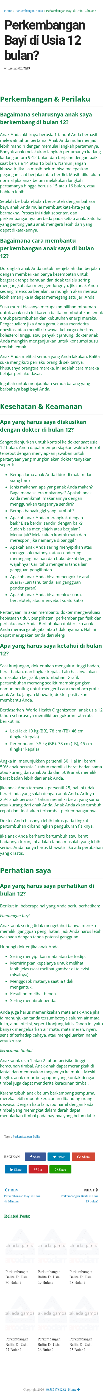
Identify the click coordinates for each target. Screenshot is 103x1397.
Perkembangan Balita (29, 10)
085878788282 (56, 1389)
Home (8, 10)
